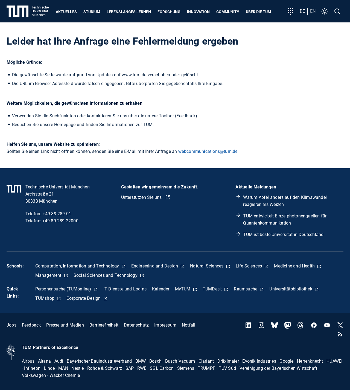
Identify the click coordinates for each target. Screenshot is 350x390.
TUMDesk (213, 289)
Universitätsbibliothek (291, 289)
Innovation (198, 12)
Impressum (165, 325)
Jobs (11, 325)
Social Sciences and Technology (106, 275)
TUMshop (45, 298)
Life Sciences (249, 266)
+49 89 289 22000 (60, 220)
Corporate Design (84, 298)
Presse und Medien (65, 325)
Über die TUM (258, 12)
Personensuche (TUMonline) (63, 289)
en (313, 11)
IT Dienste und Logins (125, 289)
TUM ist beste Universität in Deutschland (283, 234)
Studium (91, 12)
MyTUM (183, 289)
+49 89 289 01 (57, 213)
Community (227, 12)
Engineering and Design (155, 266)
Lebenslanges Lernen (129, 12)
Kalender (161, 289)
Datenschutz (136, 325)
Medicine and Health (295, 266)
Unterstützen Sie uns (142, 197)
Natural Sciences (207, 266)
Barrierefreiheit (103, 325)
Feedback (31, 325)
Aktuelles (66, 12)
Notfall (188, 325)
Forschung (169, 12)
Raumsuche (246, 289)
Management (49, 275)
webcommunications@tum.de (208, 151)
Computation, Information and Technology (77, 266)
